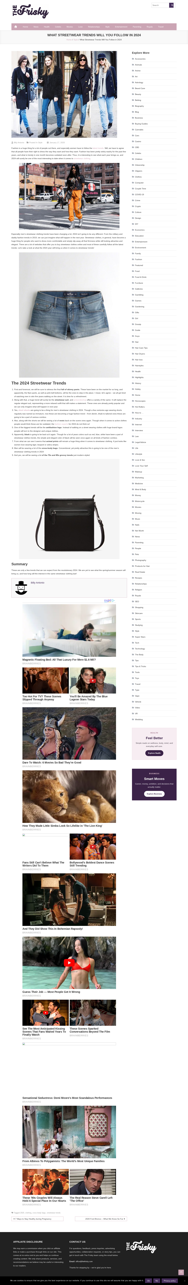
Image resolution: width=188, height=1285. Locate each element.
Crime (137, 200)
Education (139, 236)
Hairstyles (139, 365)
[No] (184, 1280)
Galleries (139, 289)
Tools (137, 672)
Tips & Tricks (140, 666)
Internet (138, 424)
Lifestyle (138, 454)
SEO (137, 601)
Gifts (137, 312)
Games (138, 301)
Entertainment (121, 27)
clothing (28, 1213)
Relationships (94, 27)
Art (136, 76)
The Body (139, 654)
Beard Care (140, 88)
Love (80, 27)
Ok (148, 1281)
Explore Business (154, 794)
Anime (138, 71)
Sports (138, 619)
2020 (22, 1213)
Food (137, 271)
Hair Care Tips (141, 348)
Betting (138, 100)
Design (138, 218)
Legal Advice (140, 442)
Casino (138, 141)
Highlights (139, 377)
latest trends (97, 148)
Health (47, 27)
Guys (137, 336)
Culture (138, 212)
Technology (140, 649)
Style (107, 27)
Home (25, 27)
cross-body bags (39, 1213)
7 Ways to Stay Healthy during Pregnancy (33, 1219)
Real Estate (140, 572)
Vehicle (138, 702)
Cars (137, 135)
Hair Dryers (140, 354)
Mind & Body (140, 489)
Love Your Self (141, 466)
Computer (139, 183)
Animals (138, 65)
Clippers (138, 171)
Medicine (139, 483)
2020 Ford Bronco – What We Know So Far (104, 1219)
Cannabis (139, 130)
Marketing (139, 478)
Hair (137, 342)
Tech (137, 643)
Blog (137, 112)
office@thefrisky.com (84, 1261)
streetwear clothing (81, 158)
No (157, 1281)
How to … (139, 413)
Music (137, 519)
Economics (140, 230)
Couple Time (140, 189)
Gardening (139, 306)
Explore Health (154, 753)
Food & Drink (140, 277)
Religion (138, 590)
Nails (137, 525)
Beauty (138, 94)
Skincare (139, 613)
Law (137, 436)
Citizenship (140, 165)
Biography (139, 106)
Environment (140, 247)
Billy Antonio (19, 142)
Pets (137, 554)
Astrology (139, 82)
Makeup (138, 472)
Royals (150, 27)
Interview (139, 430)
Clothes (138, 177)
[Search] (171, 5)
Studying (139, 625)
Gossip (138, 324)
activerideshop (80, 400)
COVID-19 (139, 194)
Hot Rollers (140, 407)
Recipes (138, 578)
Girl (136, 318)
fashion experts (61, 424)
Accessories (140, 59)
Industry (138, 419)
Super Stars (140, 637)
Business (139, 118)
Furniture (139, 283)
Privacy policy (170, 1281)
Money (138, 495)
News (36, 27)
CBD (137, 147)
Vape (137, 696)
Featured (139, 265)
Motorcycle (140, 501)
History (138, 383)
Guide (137, 330)
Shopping (139, 607)
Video (137, 708)
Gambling (139, 295)
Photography (140, 560)
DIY (136, 224)
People (138, 548)
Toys (137, 678)
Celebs (58, 27)
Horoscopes (140, 401)
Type (137, 690)
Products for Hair (142, 566)
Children (138, 159)
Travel (161, 27)
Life (136, 448)
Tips (137, 660)
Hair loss (139, 360)
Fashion (138, 259)
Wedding (139, 719)
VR (136, 713)
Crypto (138, 206)
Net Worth (139, 531)
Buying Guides (141, 124)
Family (138, 253)
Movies (70, 27)
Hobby (138, 389)
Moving (138, 513)
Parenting (137, 27)
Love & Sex (140, 460)
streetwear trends (54, 1213)
